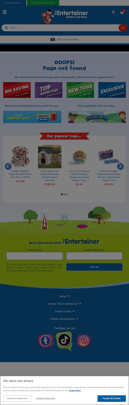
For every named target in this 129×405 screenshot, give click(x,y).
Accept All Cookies (112, 398)
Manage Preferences (45, 398)
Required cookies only (17, 398)
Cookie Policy (75, 390)
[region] (64, 390)
